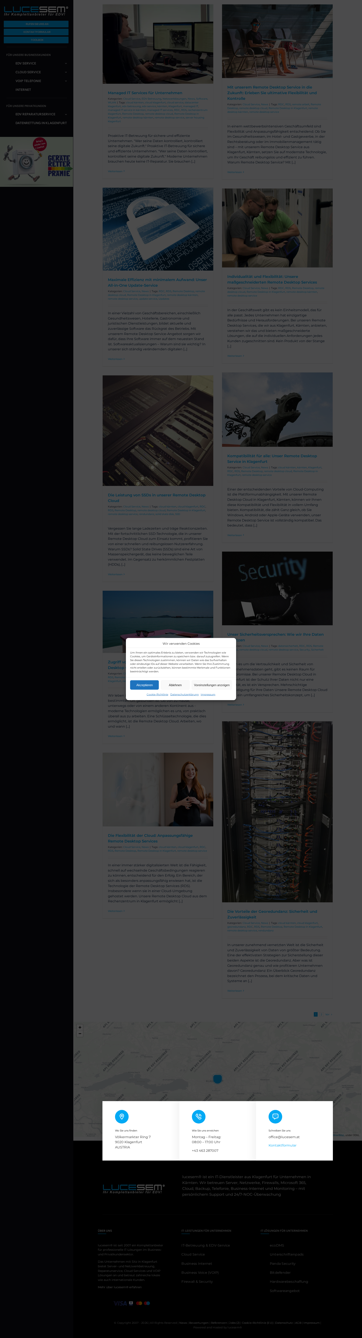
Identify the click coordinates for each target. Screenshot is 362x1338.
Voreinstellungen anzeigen (212, 685)
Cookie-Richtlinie (157, 694)
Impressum (208, 694)
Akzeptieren (144, 685)
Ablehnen (175, 685)
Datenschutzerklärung (184, 694)
